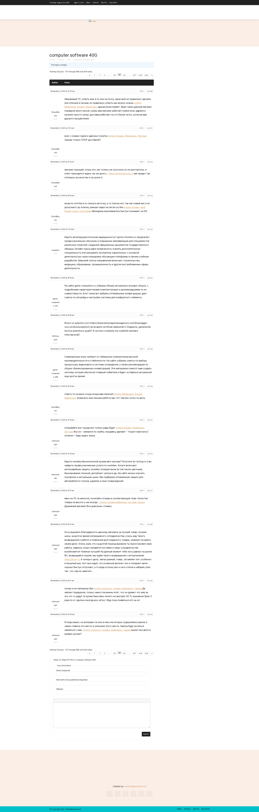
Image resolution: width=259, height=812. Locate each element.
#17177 (150, 491)
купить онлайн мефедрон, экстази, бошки (122, 502)
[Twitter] (207, 2)
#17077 (150, 128)
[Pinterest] (198, 2)
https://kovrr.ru (72, 559)
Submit (146, 734)
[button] (206, 15)
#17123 (150, 229)
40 (124, 75)
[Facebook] (185, 2)
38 (114, 75)
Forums (61, 59)
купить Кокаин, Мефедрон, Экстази (127, 135)
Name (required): (63, 670)
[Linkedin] (194, 2)
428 (140, 75)
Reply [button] (142, 91)
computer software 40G (73, 55)
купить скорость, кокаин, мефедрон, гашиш (118, 588)
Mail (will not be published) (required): (72, 680)
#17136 (150, 386)
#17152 (150, 420)
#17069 (150, 91)
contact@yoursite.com (135, 786)
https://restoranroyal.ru (121, 173)
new (69, 59)
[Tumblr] (203, 2)
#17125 (150, 278)
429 (146, 75)
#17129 (150, 315)
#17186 (150, 524)
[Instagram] (189, 2)
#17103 (150, 162)
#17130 (150, 349)
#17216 (150, 614)
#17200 (150, 581)
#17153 (150, 454)
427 (134, 75)
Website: (59, 689)
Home (52, 59)
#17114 (150, 196)
